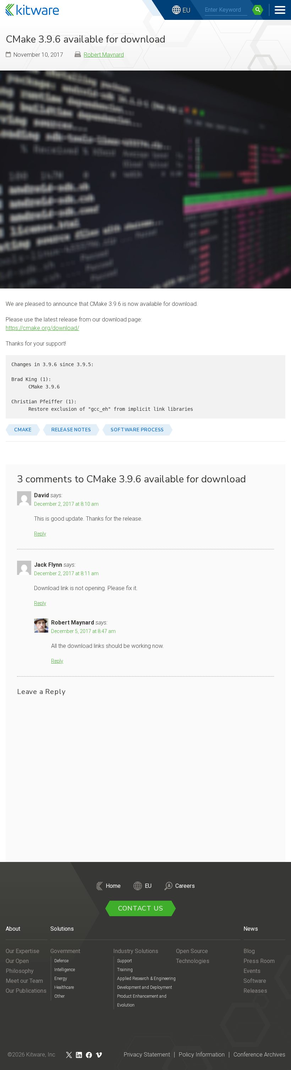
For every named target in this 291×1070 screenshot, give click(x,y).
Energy (60, 978)
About (13, 928)
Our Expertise (22, 951)
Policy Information (202, 1054)
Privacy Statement (147, 1054)
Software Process (137, 430)
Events (251, 971)
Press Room (259, 961)
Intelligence (64, 969)
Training (125, 969)
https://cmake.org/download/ (42, 328)
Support (124, 960)
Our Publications (26, 990)
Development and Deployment (144, 987)
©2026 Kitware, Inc (31, 1054)
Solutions (62, 928)
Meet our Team (24, 980)
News (250, 928)
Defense (61, 960)
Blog (249, 951)
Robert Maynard (104, 54)
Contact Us (140, 908)
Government (65, 951)
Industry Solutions (135, 951)
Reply (40, 534)
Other (59, 996)
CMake (23, 430)
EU (186, 10)
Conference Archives (259, 1054)
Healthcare (64, 987)
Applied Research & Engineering (146, 978)
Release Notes (71, 430)
